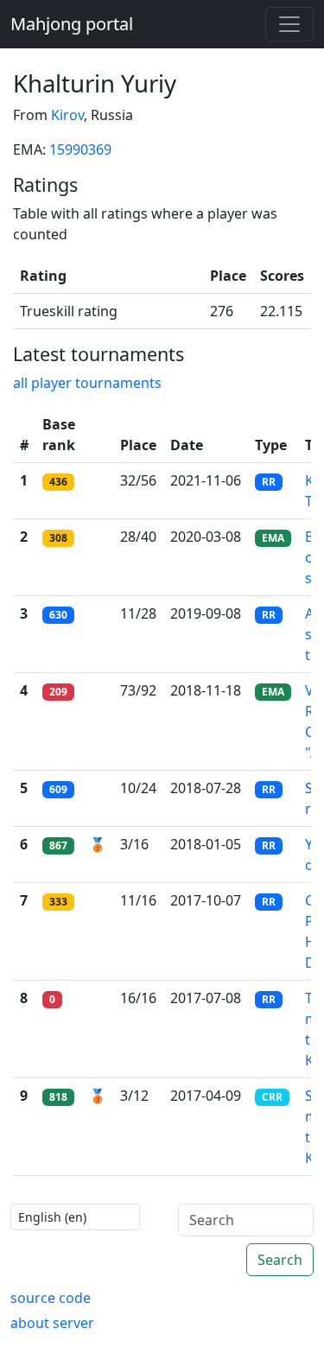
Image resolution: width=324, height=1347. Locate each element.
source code (50, 1297)
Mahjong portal (71, 23)
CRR (272, 1097)
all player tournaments (87, 382)
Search (279, 1259)
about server (52, 1322)
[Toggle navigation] (289, 24)
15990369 (80, 149)
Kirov (67, 114)
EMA (273, 538)
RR (269, 481)
